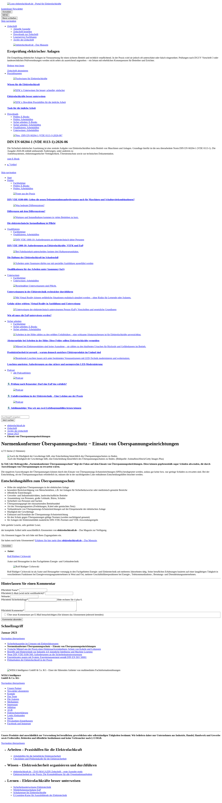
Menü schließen (9, 18)
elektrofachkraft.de (16, 425)
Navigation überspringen (13, 638)
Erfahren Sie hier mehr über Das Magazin (66, 540)
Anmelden (6, 12)
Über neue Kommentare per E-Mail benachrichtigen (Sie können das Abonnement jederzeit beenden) (55, 614)
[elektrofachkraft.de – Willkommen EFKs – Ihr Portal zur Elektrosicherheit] (34, 3)
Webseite (5, 596)
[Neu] (38, 135)
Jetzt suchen (8, 420)
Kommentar (12, 610)
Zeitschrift (12, 428)
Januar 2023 (13, 433)
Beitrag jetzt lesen (15, 65)
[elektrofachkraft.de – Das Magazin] (30, 45)
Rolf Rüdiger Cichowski (19, 556)
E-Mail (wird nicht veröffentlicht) (23, 593)
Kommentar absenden (12, 619)
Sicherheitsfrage (14, 599)
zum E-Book (13, 158)
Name (10, 590)
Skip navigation (8, 21)
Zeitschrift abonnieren (17, 70)
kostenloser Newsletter (12, 9)
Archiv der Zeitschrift (17, 431)
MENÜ (5, 15)
